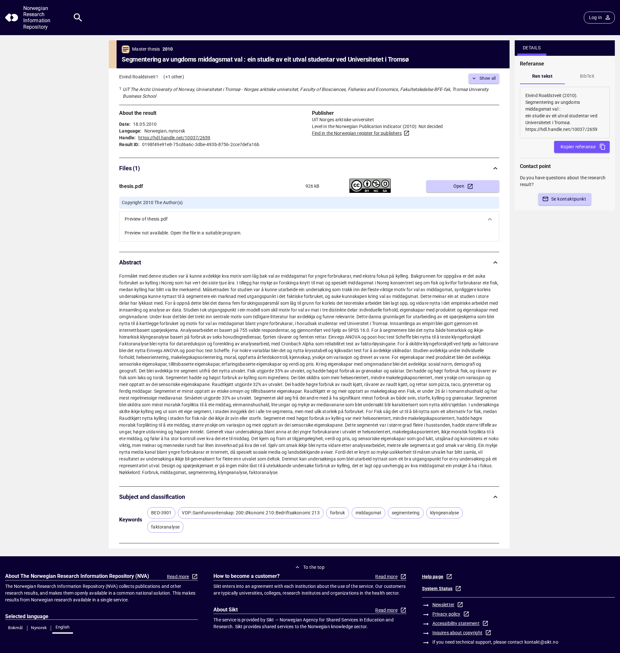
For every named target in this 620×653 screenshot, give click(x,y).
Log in (595, 17)
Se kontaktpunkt (568, 199)
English (63, 627)
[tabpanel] (565, 112)
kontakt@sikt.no (541, 642)
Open (459, 186)
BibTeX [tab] (587, 76)
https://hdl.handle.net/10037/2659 (174, 137)
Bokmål (15, 627)
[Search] (78, 17)
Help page (432, 576)
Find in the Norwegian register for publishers (357, 133)
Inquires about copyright (457, 632)
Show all (488, 78)
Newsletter (443, 604)
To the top (314, 567)
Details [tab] (532, 47)
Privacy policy (446, 614)
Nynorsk (39, 627)
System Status (437, 588)
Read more (178, 576)
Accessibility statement (456, 623)
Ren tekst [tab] (542, 76)
